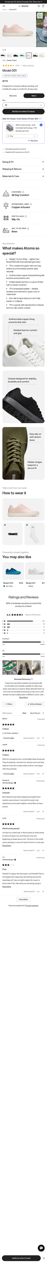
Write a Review (28, 66)
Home (4, 10)
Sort (25, 713)
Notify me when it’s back (23, 111)
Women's (13, 95)
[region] (23, 667)
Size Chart (34, 140)
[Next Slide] (43, 667)
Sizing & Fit (7, 162)
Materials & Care (10, 176)
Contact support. (32, 905)
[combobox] (21, 136)
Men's (34, 95)
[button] (23, 621)
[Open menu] (44, 1258)
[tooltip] (32, 679)
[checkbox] (23, 132)
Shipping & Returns (11, 169)
